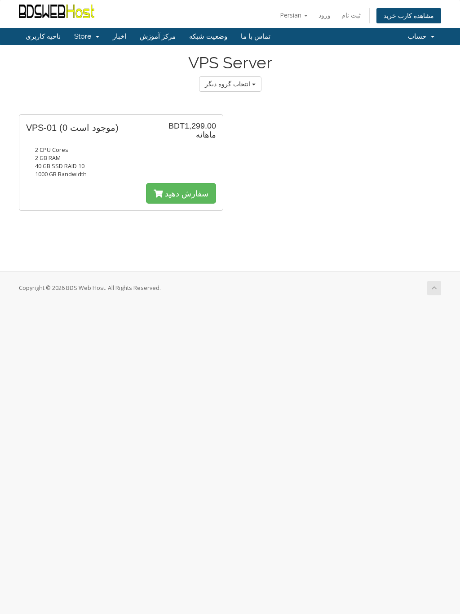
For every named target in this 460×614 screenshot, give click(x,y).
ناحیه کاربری (43, 36)
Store (84, 36)
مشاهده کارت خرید (409, 15)
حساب (419, 36)
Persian (291, 15)
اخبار (119, 36)
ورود (324, 15)
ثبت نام (351, 15)
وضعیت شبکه (208, 36)
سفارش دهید (185, 193)
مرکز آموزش (158, 36)
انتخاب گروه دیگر (228, 84)
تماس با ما (255, 36)
